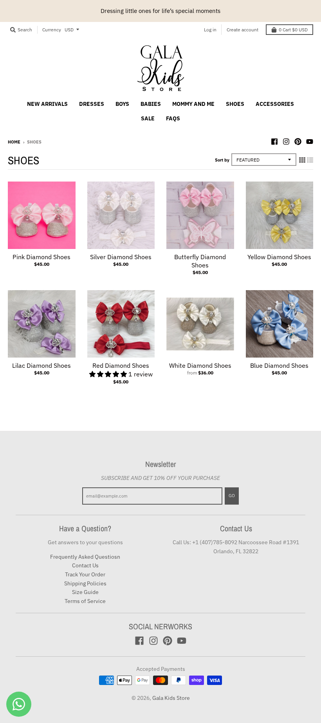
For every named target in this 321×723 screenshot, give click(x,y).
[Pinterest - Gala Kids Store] (297, 141)
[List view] (310, 160)
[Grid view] (302, 160)
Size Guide (85, 592)
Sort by (222, 160)
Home (14, 142)
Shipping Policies (85, 583)
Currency (51, 30)
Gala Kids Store (171, 697)
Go (232, 495)
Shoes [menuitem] (235, 103)
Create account (242, 30)
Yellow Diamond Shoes (279, 257)
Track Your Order (85, 574)
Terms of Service (85, 601)
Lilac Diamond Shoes (41, 365)
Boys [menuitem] (122, 103)
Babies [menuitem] (151, 103)
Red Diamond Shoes (120, 365)
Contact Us (85, 565)
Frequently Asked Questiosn (85, 556)
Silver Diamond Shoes (120, 257)
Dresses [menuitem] (91, 103)
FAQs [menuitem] (173, 118)
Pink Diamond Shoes (41, 257)
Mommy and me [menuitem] (193, 103)
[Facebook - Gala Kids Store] (274, 141)
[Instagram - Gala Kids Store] (286, 141)
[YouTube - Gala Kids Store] (309, 141)
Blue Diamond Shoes (279, 365)
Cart (293, 30)
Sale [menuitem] (148, 118)
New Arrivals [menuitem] (47, 103)
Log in (210, 30)
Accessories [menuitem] (275, 103)
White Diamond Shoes (200, 365)
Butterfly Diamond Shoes (200, 261)
